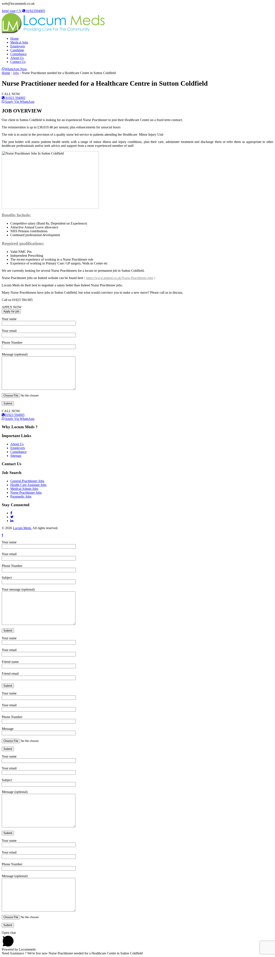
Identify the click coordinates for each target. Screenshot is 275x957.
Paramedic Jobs (20, 496)
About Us (17, 58)
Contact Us (18, 62)
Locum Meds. (22, 528)
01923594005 (35, 11)
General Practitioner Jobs (27, 481)
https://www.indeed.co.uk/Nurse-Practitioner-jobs (119, 278)
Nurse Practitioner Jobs (26, 492)
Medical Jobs (19, 42)
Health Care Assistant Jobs (28, 485)
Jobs (16, 73)
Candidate (17, 50)
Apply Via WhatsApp (19, 101)
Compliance (18, 54)
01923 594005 (15, 98)
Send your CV (11, 11)
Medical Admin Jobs (24, 489)
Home (14, 38)
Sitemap (15, 455)
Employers (17, 46)
